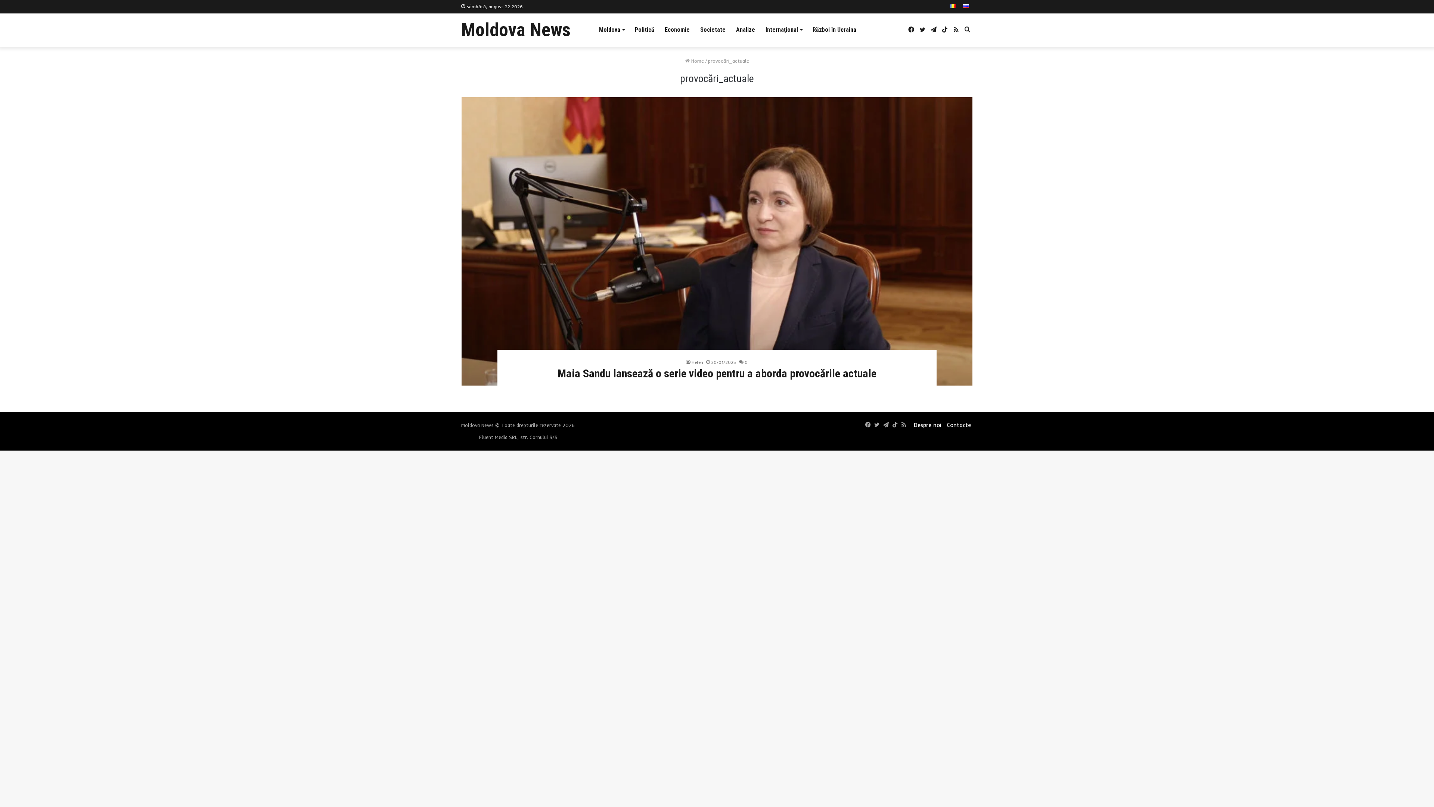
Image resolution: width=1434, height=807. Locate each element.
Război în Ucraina (834, 29)
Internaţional (782, 29)
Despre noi (927, 425)
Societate (713, 29)
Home (697, 61)
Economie (677, 29)
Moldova (609, 29)
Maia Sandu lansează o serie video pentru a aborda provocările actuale (717, 373)
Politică (644, 29)
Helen (697, 362)
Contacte (959, 425)
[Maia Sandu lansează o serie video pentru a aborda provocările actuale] (717, 241)
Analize (745, 29)
